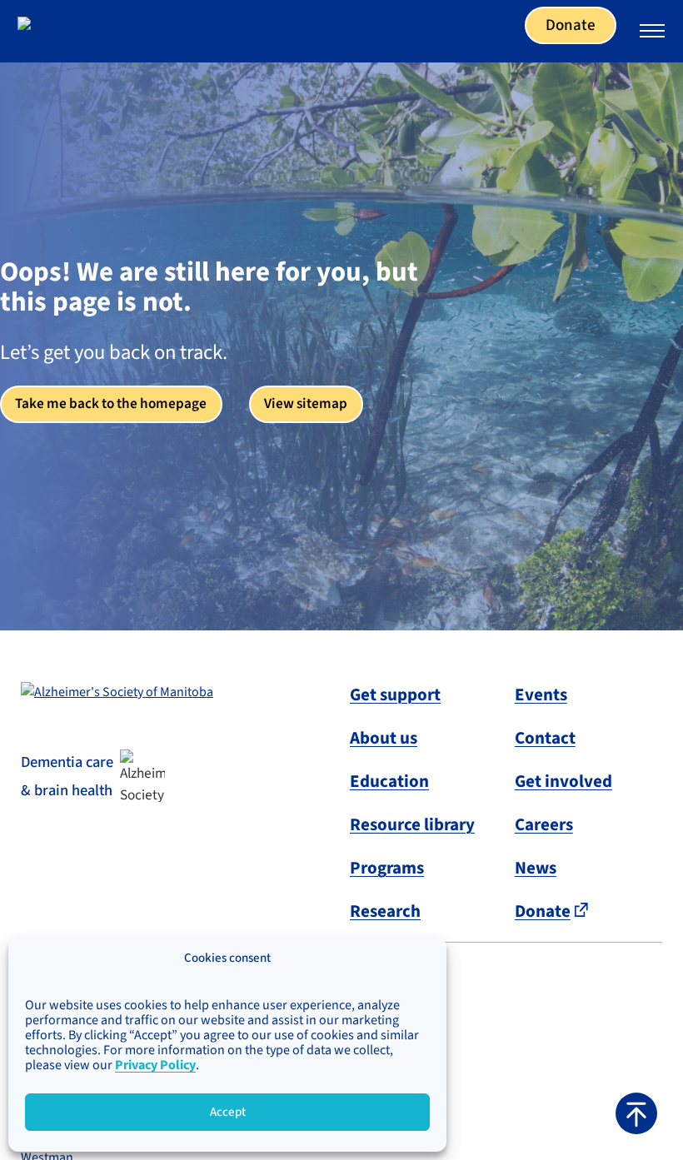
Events (541, 694)
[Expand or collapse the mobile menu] (652, 33)
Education (389, 781)
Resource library (412, 824)
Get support (395, 694)
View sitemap (305, 403)
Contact (545, 737)
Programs (387, 867)
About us (383, 737)
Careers (544, 824)
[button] (636, 1113)
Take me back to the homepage (111, 403)
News (535, 867)
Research (385, 911)
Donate (571, 25)
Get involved (563, 781)
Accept (228, 1112)
